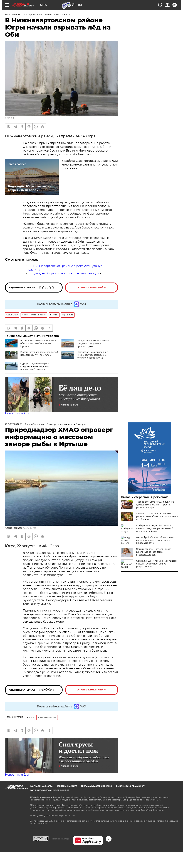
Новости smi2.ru (17, 413)
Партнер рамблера (60, 839)
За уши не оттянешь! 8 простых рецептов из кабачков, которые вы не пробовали (157, 516)
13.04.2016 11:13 (12, 14)
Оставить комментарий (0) (91, 287)
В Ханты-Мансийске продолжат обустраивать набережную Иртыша (38, 343)
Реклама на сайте (67, 786)
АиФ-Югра (30, 528)
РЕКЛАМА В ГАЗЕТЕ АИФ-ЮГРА (96, 786)
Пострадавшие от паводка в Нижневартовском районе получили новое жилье (92, 355)
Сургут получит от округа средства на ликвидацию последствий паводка (34, 366)
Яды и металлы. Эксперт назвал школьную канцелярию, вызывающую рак (153, 552)
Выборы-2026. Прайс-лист (130, 786)
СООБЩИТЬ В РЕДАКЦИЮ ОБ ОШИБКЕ (49, 790)
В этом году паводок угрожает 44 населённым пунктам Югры (39, 353)
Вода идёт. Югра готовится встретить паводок (64, 273)
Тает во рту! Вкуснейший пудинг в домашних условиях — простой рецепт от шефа (155, 504)
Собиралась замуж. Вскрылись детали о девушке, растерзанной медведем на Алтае (154, 528)
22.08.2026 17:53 (13, 424)
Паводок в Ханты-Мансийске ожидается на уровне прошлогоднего (93, 343)
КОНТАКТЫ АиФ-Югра (41, 786)
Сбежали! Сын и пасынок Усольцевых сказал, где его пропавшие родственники (157, 563)
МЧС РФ (9, 118)
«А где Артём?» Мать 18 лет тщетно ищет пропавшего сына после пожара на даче (155, 540)
